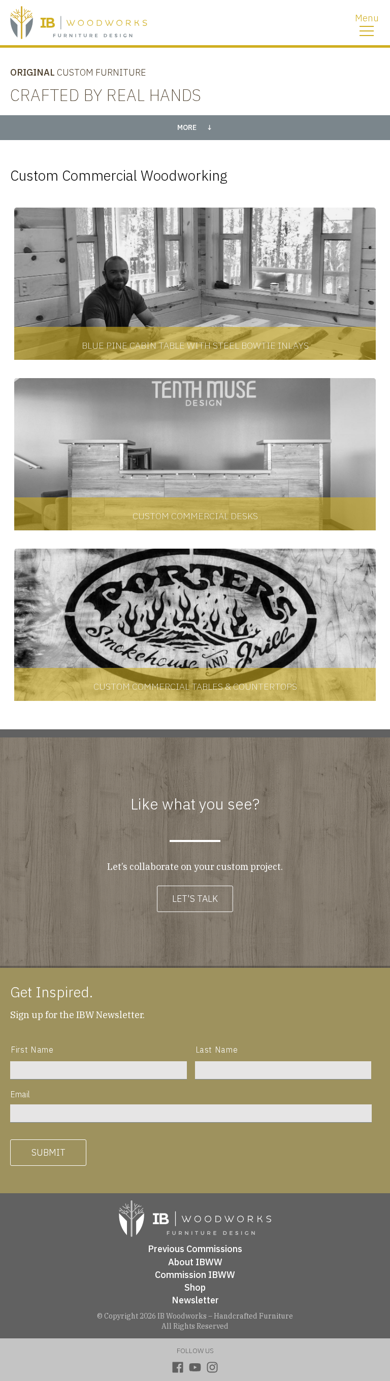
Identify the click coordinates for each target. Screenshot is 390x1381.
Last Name (217, 1050)
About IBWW (195, 1262)
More (187, 127)
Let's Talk (195, 898)
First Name (32, 1050)
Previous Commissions (195, 1249)
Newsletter (195, 1300)
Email (20, 1094)
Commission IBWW (195, 1275)
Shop (195, 1287)
